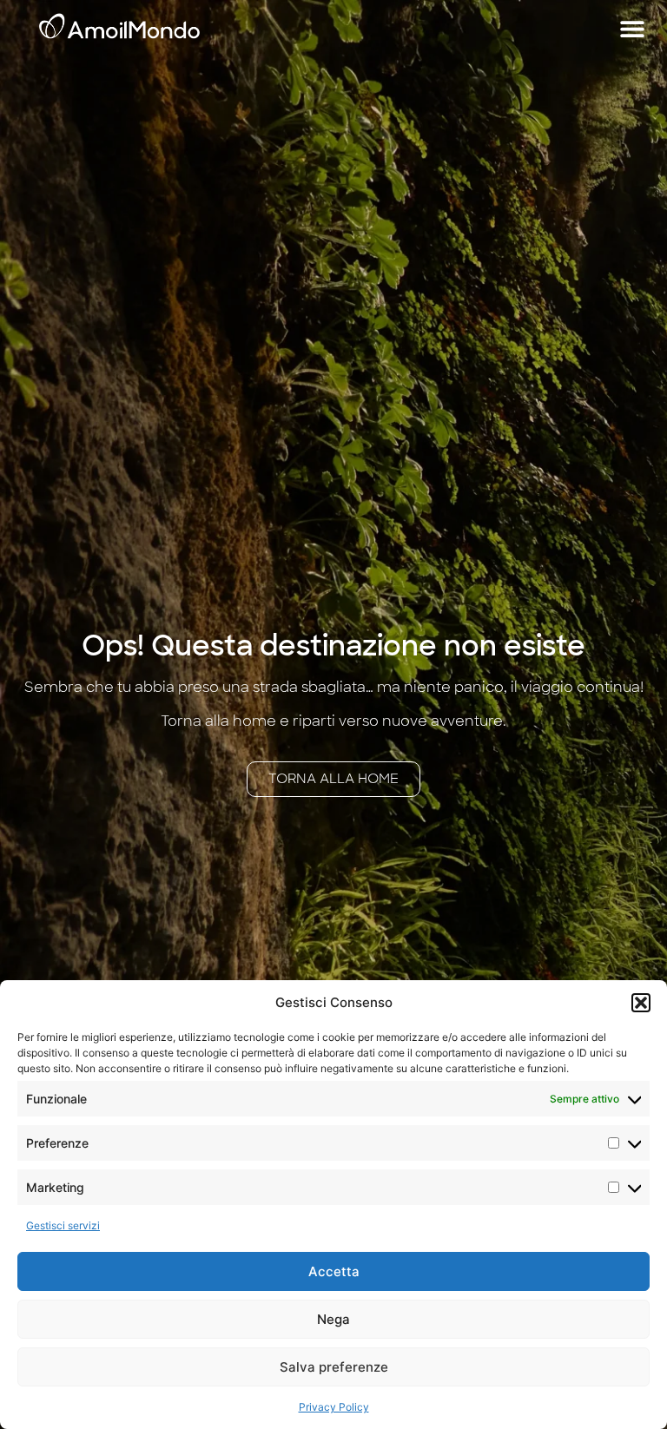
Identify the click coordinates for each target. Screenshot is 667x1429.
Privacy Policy (334, 1406)
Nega (333, 1319)
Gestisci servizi (63, 1225)
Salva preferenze (334, 1367)
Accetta (334, 1271)
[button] (641, 1002)
